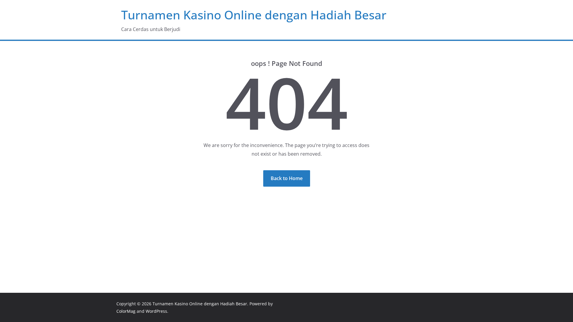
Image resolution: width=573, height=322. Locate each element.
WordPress (156, 311)
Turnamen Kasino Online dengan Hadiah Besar (253, 15)
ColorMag (125, 311)
